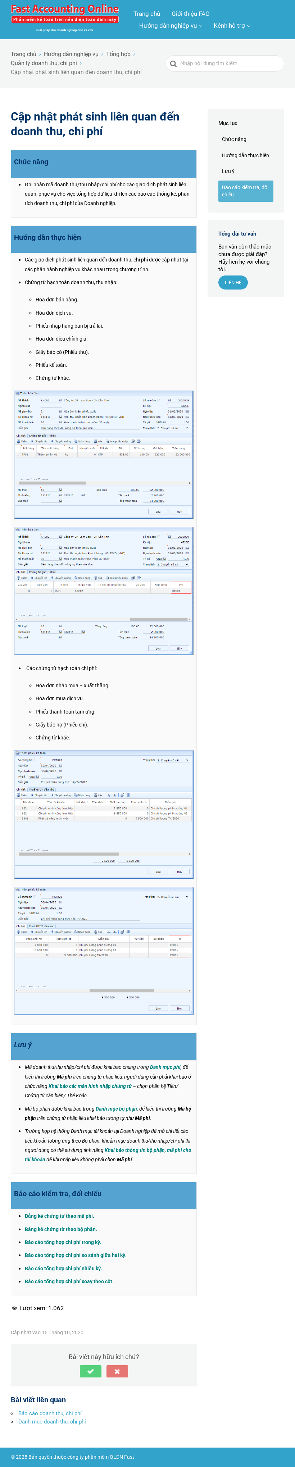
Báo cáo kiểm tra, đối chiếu (245, 190)
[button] (90, 1371)
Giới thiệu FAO (191, 13)
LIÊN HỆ (233, 282)
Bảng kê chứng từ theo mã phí (59, 1216)
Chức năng (234, 139)
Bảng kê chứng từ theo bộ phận (60, 1229)
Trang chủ (146, 13)
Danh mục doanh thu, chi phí (52, 1421)
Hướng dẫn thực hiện (245, 155)
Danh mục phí (165, 1067)
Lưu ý (228, 171)
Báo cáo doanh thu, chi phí (50, 1413)
